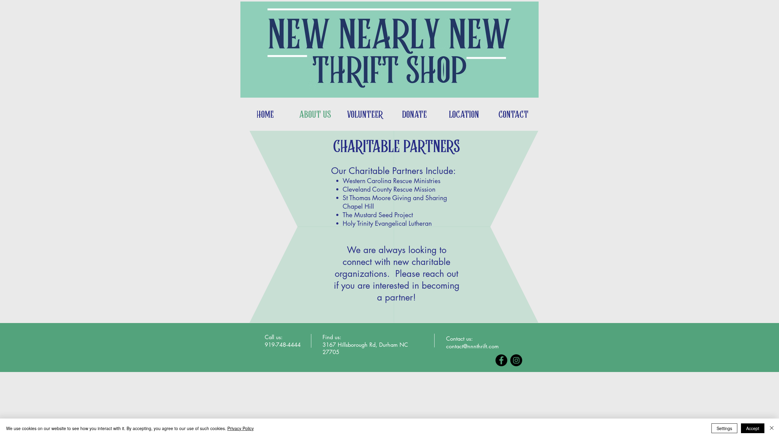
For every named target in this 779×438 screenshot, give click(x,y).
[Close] (771, 428)
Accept (752, 428)
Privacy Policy (240, 428)
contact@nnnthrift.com (472, 346)
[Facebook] (501, 360)
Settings (724, 428)
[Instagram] (516, 360)
